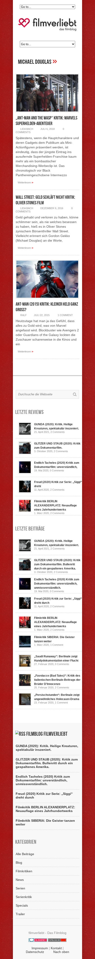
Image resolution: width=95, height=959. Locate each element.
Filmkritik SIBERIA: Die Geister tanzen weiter (45, 822)
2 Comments (57, 432)
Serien (20, 888)
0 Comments (57, 470)
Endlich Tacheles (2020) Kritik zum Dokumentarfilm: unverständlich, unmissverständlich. (56, 583)
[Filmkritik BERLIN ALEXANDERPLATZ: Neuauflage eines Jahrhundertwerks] (24, 511)
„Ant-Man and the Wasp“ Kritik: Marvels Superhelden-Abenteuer (46, 120)
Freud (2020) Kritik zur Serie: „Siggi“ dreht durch (44, 795)
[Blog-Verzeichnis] (38, 941)
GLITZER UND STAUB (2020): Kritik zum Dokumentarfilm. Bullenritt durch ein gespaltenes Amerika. (57, 564)
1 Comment (65, 315)
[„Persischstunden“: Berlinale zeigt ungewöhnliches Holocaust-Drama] (24, 704)
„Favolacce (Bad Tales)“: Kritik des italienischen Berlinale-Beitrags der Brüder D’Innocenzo (57, 680)
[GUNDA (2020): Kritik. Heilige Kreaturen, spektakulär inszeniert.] (24, 434)
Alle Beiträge (25, 854)
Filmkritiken (24, 871)
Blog (19, 862)
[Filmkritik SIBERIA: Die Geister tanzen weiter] (24, 647)
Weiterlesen (25, 182)
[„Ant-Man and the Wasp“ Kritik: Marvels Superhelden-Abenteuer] (47, 113)
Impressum (40, 948)
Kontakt (56, 948)
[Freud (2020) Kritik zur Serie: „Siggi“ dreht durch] (24, 492)
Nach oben (61, 952)
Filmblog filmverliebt (47, 734)
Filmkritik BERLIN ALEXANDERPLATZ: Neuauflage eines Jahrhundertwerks (55, 505)
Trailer (20, 914)
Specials (22, 905)
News (20, 880)
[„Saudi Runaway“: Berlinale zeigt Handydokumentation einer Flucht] (24, 666)
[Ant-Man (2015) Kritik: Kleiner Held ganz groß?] (47, 299)
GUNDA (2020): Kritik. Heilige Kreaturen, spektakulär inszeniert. (47, 747)
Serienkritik (24, 897)
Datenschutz (35, 952)
